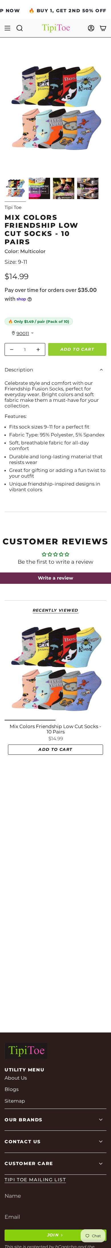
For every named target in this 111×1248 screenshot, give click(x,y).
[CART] (103, 28)
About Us (16, 1078)
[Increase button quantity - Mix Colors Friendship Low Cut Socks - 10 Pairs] (37, 349)
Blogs (11, 1089)
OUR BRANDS (23, 1119)
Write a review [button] (55, 578)
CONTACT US (23, 1141)
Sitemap (15, 1101)
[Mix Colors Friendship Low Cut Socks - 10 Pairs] (55, 669)
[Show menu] (7, 28)
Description (19, 370)
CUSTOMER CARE (29, 1163)
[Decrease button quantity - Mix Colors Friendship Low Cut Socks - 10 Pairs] (13, 349)
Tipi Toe (13, 207)
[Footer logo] (26, 1051)
